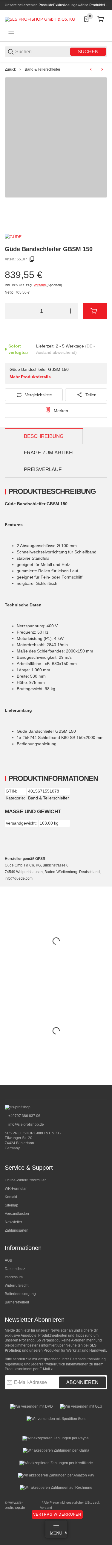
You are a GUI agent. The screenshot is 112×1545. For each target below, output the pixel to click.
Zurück (10, 69)
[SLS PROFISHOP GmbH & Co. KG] (40, 18)
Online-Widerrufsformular (25, 1180)
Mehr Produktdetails (30, 376)
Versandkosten (17, 1214)
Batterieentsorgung (20, 1294)
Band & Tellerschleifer (42, 69)
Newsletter (13, 1222)
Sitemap (11, 1205)
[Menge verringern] (12, 311)
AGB (8, 1260)
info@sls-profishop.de (25, 1124)
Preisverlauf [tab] (43, 469)
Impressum (14, 1277)
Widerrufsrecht (16, 1285)
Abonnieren (82, 1382)
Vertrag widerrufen (57, 1514)
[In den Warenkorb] (95, 311)
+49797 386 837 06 (23, 1116)
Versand (40, 285)
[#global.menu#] (11, 32)
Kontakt (11, 1197)
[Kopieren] (32, 259)
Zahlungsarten (16, 1230)
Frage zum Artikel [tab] (49, 453)
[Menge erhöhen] (70, 311)
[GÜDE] (13, 236)
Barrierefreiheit (17, 1302)
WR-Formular (16, 1188)
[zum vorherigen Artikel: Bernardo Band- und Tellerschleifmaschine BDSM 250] (91, 69)
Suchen (88, 51)
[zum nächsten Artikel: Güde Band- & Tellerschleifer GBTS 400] (102, 69)
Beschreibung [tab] (44, 436)
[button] (102, 1083)
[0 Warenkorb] (100, 19)
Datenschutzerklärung (88, 1359)
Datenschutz (15, 1269)
